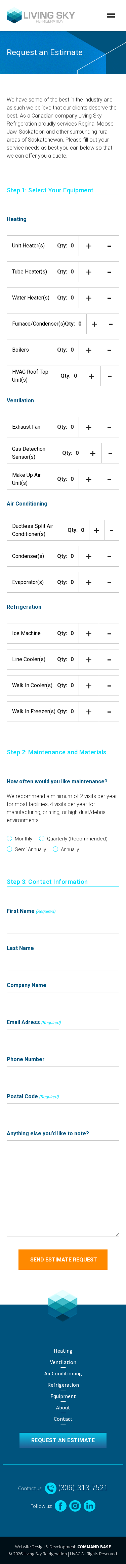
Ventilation (20, 400)
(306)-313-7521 (82, 1487)
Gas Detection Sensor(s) (28, 453)
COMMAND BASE (94, 1547)
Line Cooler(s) (28, 659)
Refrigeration (24, 607)
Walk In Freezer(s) (33, 711)
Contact (63, 1418)
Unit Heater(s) (28, 245)
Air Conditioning (27, 504)
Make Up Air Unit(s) (26, 479)
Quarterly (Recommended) (77, 839)
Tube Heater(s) (29, 271)
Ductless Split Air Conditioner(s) (32, 530)
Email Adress (34, 1022)
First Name (31, 911)
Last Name (20, 948)
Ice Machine (26, 633)
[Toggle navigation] (110, 15)
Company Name (26, 985)
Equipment (63, 1396)
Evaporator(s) (28, 582)
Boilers (20, 350)
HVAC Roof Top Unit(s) (30, 376)
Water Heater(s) (30, 298)
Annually (70, 849)
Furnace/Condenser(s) (38, 324)
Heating (17, 219)
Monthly (23, 839)
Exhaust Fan (26, 427)
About (63, 1407)
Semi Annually (30, 849)
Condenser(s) (28, 556)
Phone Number (26, 1059)
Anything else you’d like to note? (48, 1133)
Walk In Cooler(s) (32, 685)
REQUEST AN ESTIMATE (63, 1440)
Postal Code (33, 1096)
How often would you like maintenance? (57, 781)
